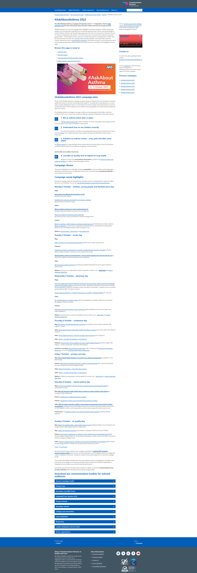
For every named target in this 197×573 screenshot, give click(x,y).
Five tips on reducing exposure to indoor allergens (69, 215)
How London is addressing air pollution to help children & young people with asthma (85, 434)
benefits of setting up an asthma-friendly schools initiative (82, 412)
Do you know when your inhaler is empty (66, 300)
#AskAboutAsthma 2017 (128, 92)
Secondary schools (62, 506)
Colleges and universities (65, 511)
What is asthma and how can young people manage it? (71, 209)
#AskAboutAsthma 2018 (128, 89)
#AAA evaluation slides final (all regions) (69, 61)
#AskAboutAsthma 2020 (128, 83)
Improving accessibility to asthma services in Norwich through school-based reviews (82, 386)
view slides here (84, 231)
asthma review (60, 144)
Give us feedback (97, 563)
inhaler (62, 133)
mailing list (127, 66)
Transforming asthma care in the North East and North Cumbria (78, 400)
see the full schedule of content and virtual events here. (93, 183)
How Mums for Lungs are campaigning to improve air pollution (73, 200)
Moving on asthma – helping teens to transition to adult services (73, 224)
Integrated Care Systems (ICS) (66, 496)
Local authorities (62, 517)
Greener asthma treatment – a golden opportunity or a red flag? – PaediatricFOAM (78, 293)
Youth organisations (63, 532)
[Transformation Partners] (132, 4)
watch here (102, 270)
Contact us (95, 560)
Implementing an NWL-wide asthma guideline (73, 397)
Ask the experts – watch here (68, 231)
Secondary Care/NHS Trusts (65, 491)
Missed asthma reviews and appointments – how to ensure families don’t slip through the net (83, 255)
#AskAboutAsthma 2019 (128, 86)
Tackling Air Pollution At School (67, 430)
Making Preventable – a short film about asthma (72, 369)
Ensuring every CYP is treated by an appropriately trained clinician (80, 343)
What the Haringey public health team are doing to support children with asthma (83, 391)
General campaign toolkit (65, 481)
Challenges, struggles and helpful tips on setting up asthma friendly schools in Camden (80, 250)
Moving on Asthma (60, 226)
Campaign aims (62, 52)
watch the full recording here (76, 348)
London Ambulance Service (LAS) (68, 527)
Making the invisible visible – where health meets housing (74, 425)
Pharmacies (60, 522)
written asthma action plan (70, 122)
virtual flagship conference (79, 40)
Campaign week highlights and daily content (70, 58)
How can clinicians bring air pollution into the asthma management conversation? (82, 441)
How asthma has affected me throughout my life (70, 194)
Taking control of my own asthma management (68, 242)
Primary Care (60, 486)
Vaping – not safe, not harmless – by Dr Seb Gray (73, 339)
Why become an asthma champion (65, 265)
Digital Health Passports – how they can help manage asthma (76, 335)
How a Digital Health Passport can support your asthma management (79, 358)
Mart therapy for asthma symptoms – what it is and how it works (78, 363)
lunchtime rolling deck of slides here (78, 350)
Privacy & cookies (97, 557)
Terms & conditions (98, 554)
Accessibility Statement (99, 566)
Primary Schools (61, 501)
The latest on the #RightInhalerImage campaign (71, 324)
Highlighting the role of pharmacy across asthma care (70, 309)
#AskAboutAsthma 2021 (128, 80)
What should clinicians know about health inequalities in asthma (77, 330)
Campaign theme (63, 55)
